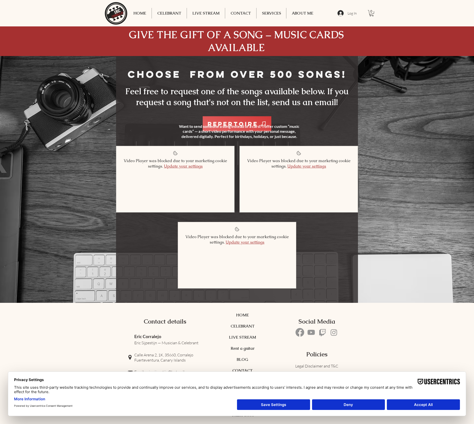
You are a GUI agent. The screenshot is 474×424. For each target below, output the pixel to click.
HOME (242, 315)
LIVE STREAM (242, 337)
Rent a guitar (242, 348)
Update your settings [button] (183, 166)
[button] (271, 13)
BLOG (242, 359)
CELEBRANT (242, 326)
